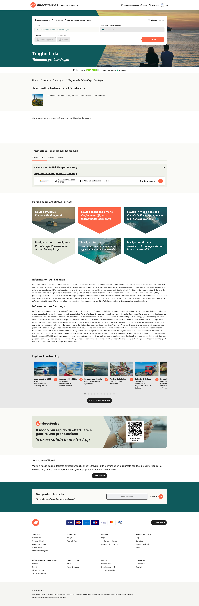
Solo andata (58, 20)
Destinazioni (36, 538)
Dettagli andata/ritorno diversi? (79, 20)
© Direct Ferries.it (38, 590)
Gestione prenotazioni (109, 541)
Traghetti (139, 567)
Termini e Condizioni (108, 570)
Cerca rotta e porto (39, 544)
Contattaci (139, 541)
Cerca (153, 39)
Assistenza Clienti (142, 544)
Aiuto (138, 547)
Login (103, 538)
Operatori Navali (38, 541)
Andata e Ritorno (43, 20)
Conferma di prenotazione (110, 544)
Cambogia (58, 80)
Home (35, 80)
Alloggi (69, 538)
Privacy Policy (106, 564)
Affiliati (69, 564)
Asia (45, 80)
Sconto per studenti (39, 573)
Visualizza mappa (55, 157)
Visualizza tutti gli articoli (99, 401)
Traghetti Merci (72, 541)
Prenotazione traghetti (40, 551)
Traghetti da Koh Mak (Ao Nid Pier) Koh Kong (55, 173)
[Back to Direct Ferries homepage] (44, 5)
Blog (137, 538)
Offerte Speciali (37, 547)
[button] (99, 167)
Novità (34, 567)
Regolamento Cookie (108, 567)
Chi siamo (35, 564)
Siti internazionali (38, 570)
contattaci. (130, 594)
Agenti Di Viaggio (73, 567)
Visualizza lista (38, 157)
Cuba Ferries (140, 564)
